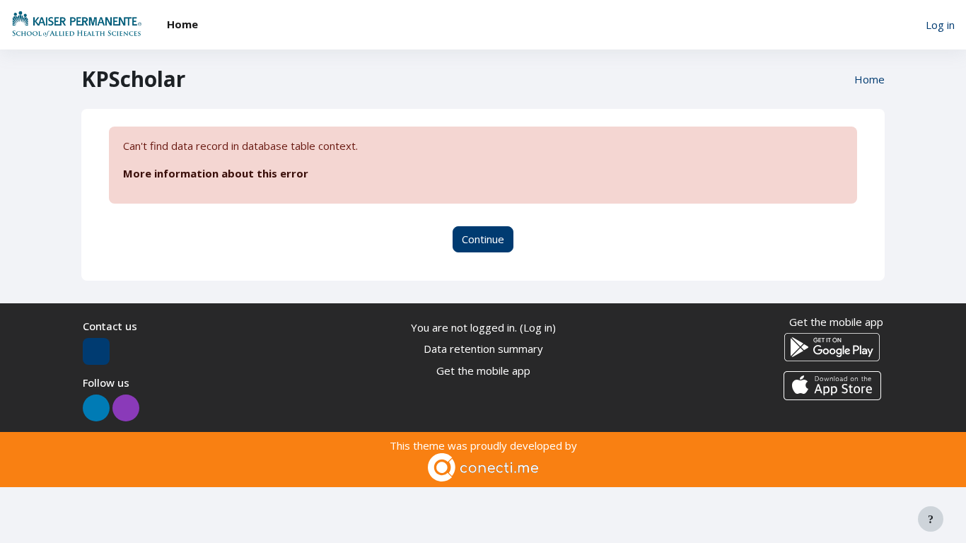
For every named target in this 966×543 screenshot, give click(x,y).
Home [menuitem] (182, 24)
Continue (483, 239)
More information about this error (215, 173)
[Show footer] (930, 519)
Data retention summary (483, 348)
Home (869, 79)
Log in (940, 25)
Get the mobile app (483, 370)
